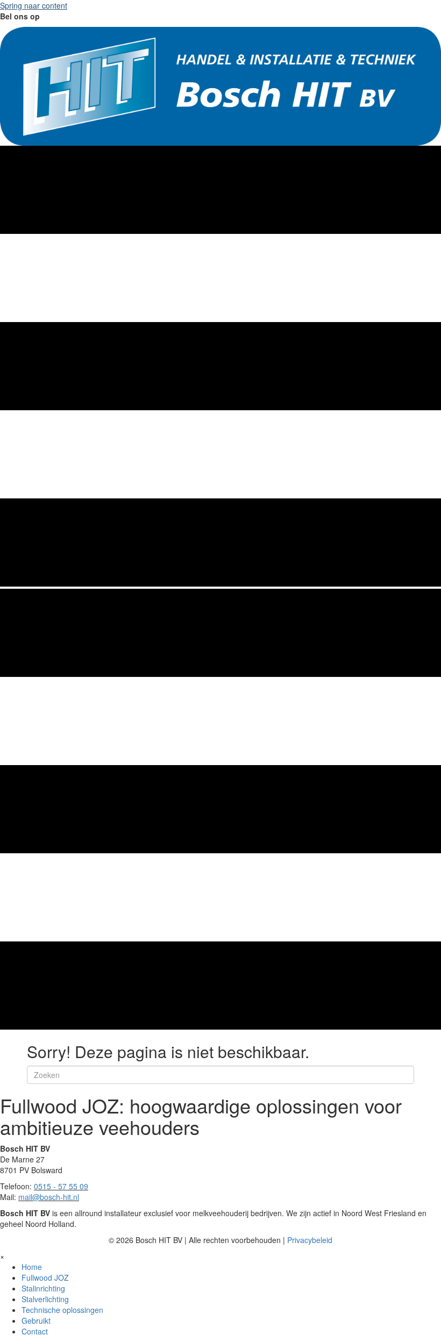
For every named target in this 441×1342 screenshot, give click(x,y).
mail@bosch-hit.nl (48, 1196)
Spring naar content (33, 5)
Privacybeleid (309, 1239)
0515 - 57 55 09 (61, 1186)
